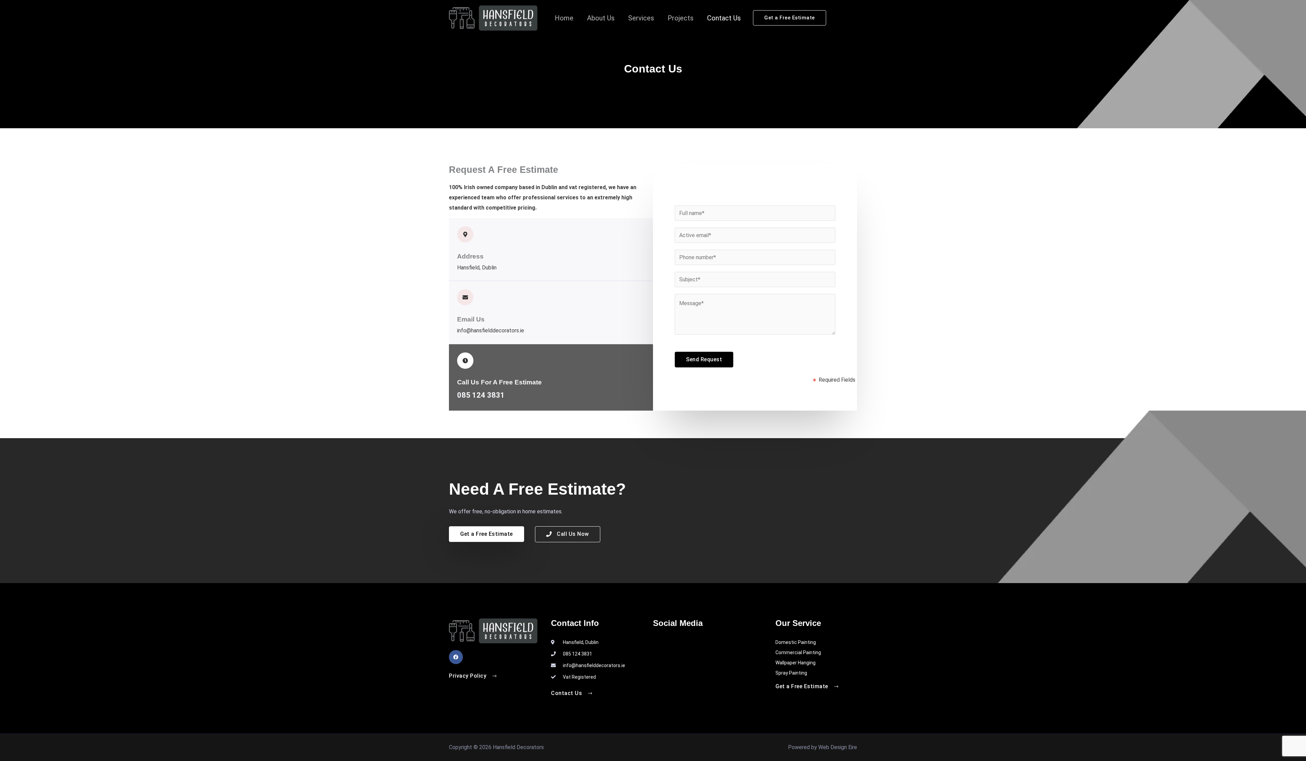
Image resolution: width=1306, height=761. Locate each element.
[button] (789, 18)
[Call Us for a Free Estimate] (465, 360)
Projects (680, 18)
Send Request (704, 359)
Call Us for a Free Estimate (499, 382)
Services (641, 18)
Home (564, 18)
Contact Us (724, 18)
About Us (601, 18)
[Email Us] (465, 297)
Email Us (471, 319)
